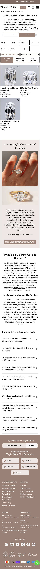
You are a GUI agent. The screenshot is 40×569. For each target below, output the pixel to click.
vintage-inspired (19, 288)
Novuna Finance (7, 497)
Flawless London (26, 494)
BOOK (23, 7)
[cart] (33, 7)
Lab (27, 35)
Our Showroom (25, 488)
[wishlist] (29, 7)
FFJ (34, 566)
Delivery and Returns (8, 488)
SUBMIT (32, 445)
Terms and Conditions (9, 485)
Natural (10, 35)
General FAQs (6, 500)
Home (2, 11)
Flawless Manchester (27, 497)
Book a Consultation (27, 491)
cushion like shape (25, 302)
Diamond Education (8, 505)
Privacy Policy (6, 502)
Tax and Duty (6, 494)
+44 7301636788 (25, 515)
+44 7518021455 (7, 515)
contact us (25, 1)
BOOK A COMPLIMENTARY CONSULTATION (20, 242)
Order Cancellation (8, 491)
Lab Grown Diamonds (11, 11)
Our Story (23, 485)
